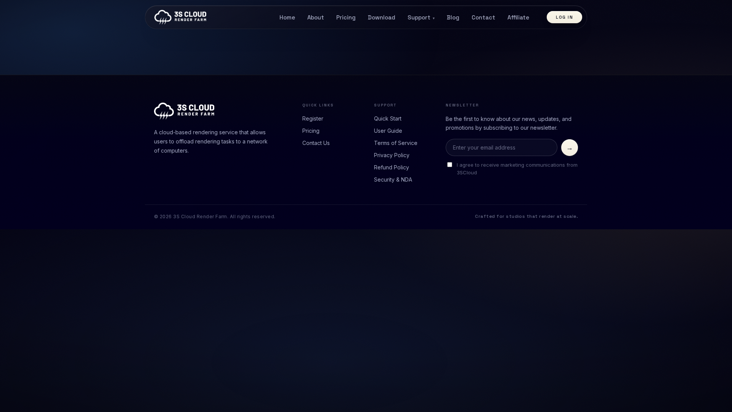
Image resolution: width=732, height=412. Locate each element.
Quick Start (387, 118)
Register (312, 118)
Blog (453, 17)
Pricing (346, 17)
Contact (483, 17)
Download (381, 17)
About (315, 17)
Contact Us (316, 143)
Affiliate (518, 17)
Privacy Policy (391, 155)
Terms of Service (395, 143)
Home (287, 17)
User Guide (388, 130)
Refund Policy (391, 167)
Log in (564, 17)
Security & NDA (393, 179)
